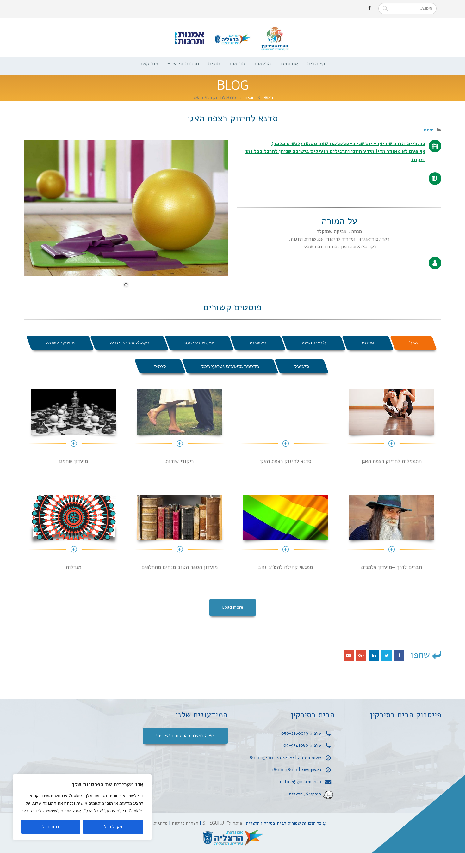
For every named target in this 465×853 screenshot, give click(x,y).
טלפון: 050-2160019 (301, 733)
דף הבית (316, 63)
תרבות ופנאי (185, 63)
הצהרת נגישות (185, 823)
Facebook (399, 655)
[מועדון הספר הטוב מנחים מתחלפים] (179, 535)
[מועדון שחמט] (73, 429)
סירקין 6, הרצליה (305, 794)
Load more (232, 607)
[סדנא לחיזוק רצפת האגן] (285, 429)
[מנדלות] (73, 535)
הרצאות (262, 63)
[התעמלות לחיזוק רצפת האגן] (391, 429)
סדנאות (237, 63)
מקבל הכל (113, 827)
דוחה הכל (50, 827)
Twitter (386, 655)
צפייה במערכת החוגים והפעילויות (185, 736)
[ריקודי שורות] (179, 429)
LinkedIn (374, 655)
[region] (82, 807)
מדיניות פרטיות (153, 823)
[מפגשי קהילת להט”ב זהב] (285, 535)
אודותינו (289, 63)
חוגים (214, 63)
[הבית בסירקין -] (232, 38)
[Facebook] (369, 8)
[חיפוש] (385, 8)
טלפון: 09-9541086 (302, 745)
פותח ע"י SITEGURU (222, 823)
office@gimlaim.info (300, 781)
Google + (361, 655)
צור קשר (149, 63)
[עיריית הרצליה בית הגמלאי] (232, 838)
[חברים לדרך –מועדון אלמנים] (391, 535)
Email (349, 655)
